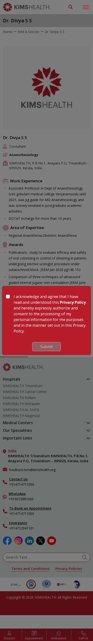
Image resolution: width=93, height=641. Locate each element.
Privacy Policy (73, 302)
